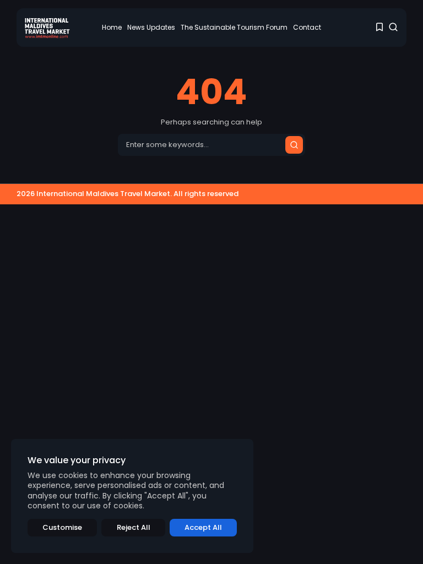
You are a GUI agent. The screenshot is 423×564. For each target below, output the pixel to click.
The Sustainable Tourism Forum (234, 27)
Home (112, 27)
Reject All (133, 527)
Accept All (203, 527)
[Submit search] (294, 145)
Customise (62, 527)
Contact (307, 27)
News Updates (151, 27)
